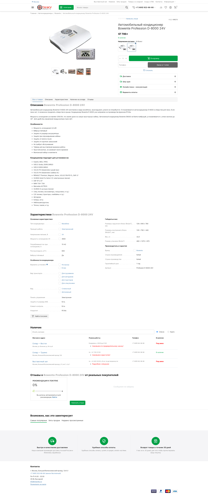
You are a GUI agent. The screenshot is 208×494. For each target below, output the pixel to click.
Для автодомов (67, 277)
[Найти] (126, 7)
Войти (54, 397)
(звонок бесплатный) (45, 473)
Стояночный (66, 289)
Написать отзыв (132, 18)
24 (63, 234)
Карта (172, 332)
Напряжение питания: (126, 41)
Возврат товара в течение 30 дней (156, 447)
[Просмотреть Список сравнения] (161, 7)
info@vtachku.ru (36, 481)
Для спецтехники (68, 283)
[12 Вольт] (122, 47)
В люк (64, 268)
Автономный (66, 292)
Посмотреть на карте (38, 484)
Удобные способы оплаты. (104, 447)
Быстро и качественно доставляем (52, 447)
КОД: (170, 19)
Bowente (139, 250)
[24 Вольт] (131, 47)
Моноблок (65, 224)
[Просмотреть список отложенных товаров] (165, 7)
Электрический (67, 229)
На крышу (65, 265)
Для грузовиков (68, 273)
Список (161, 332)
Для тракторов (67, 280)
